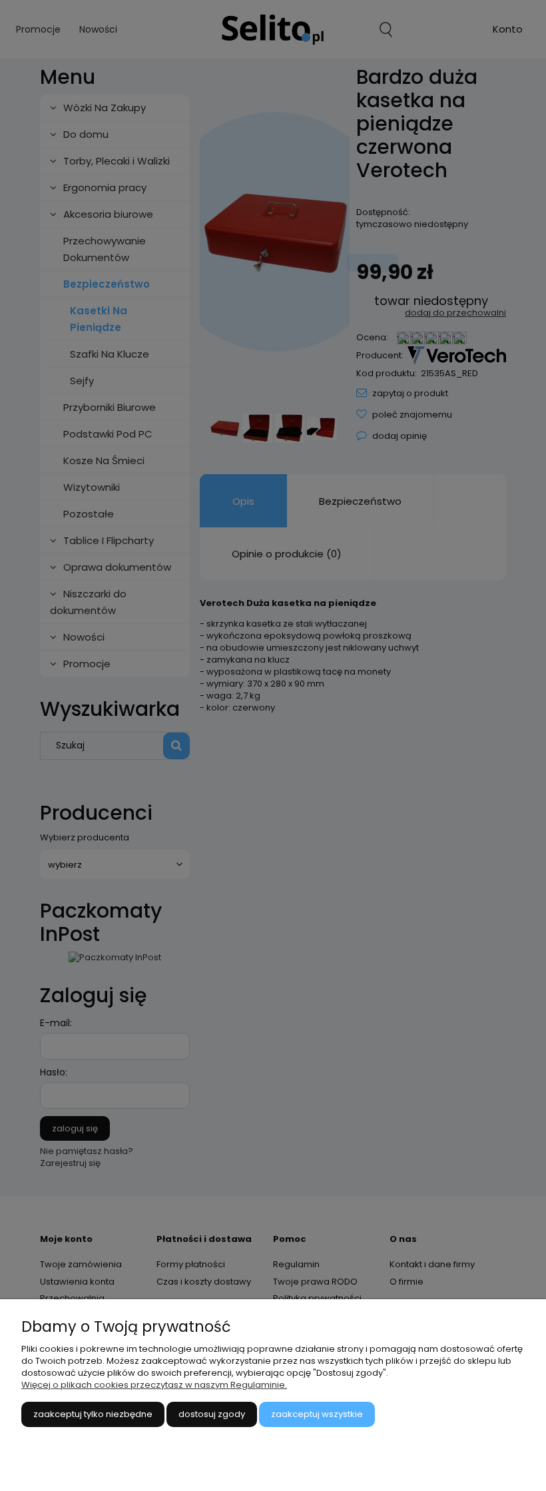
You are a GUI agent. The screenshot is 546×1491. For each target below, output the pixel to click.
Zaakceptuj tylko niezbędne (92, 1414)
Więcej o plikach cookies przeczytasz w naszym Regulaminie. (154, 1384)
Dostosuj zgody (211, 1414)
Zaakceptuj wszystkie (317, 1414)
